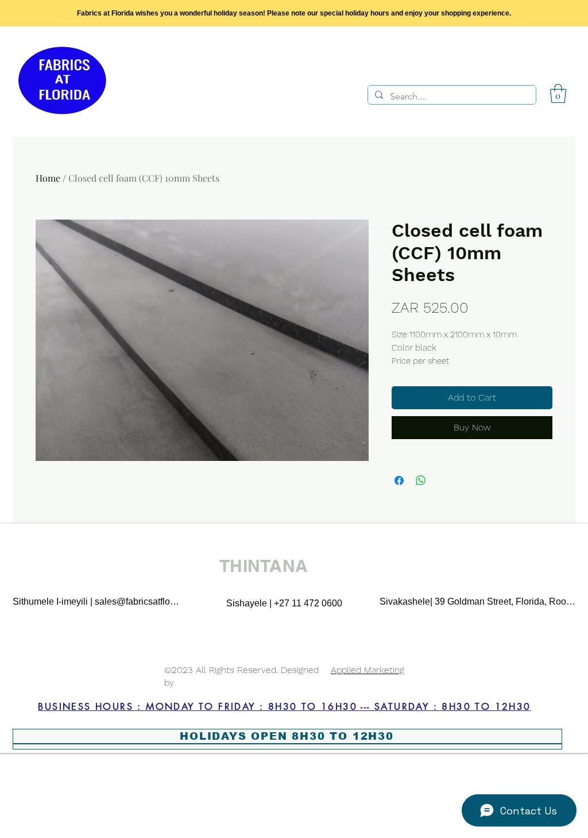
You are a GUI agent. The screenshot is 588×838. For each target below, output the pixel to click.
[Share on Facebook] (399, 480)
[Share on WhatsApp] (421, 480)
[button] (558, 93)
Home (48, 178)
